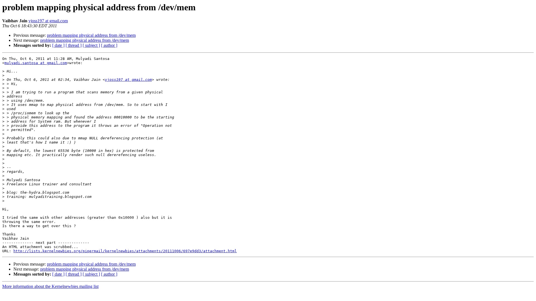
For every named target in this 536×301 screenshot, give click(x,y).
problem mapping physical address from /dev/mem (91, 35)
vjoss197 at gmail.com (48, 20)
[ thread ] (74, 45)
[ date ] (58, 45)
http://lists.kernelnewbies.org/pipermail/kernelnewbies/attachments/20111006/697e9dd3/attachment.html (125, 251)
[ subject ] (91, 45)
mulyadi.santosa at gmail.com (35, 63)
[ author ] (109, 45)
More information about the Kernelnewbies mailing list (50, 286)
